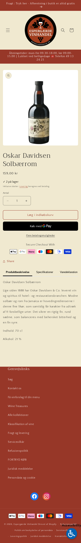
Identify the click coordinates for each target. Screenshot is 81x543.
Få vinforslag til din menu (24, 397)
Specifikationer (44, 272)
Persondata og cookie (21, 477)
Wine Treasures (18, 406)
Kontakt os (14, 388)
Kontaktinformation (65, 536)
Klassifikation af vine (21, 424)
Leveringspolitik (18, 536)
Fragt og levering (18, 433)
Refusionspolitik (18, 450)
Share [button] (10, 261)
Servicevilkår (16, 442)
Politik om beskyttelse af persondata (33, 530)
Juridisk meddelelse (20, 468)
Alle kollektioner (18, 415)
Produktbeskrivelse (17, 272)
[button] (8, 30)
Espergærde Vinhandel (26, 524)
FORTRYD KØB (17, 459)
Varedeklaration (68, 272)
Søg (10, 379)
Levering (23, 186)
